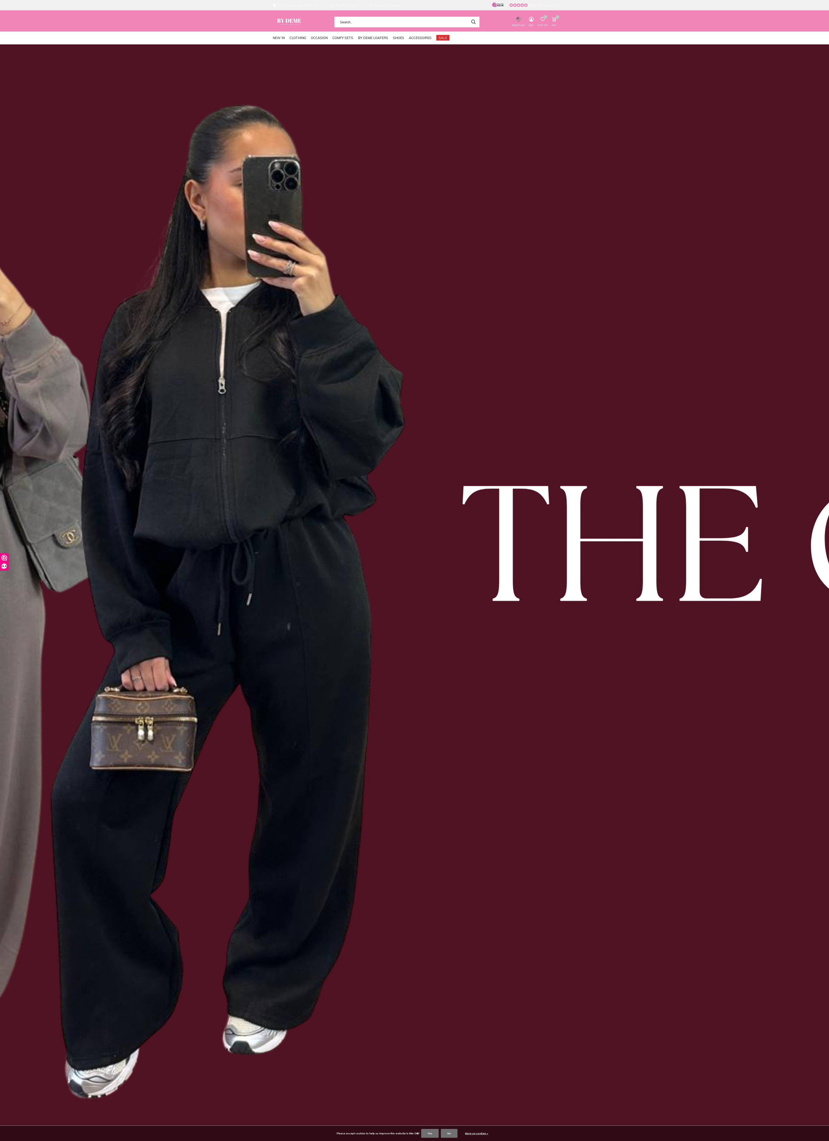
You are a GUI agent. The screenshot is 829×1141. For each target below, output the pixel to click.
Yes (430, 1133)
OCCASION (319, 38)
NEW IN (279, 38)
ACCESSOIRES (420, 38)
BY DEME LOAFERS (373, 38)
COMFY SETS (342, 38)
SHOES (398, 38)
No (449, 1133)
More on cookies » (476, 1133)
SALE (443, 38)
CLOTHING (298, 38)
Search (473, 22)
